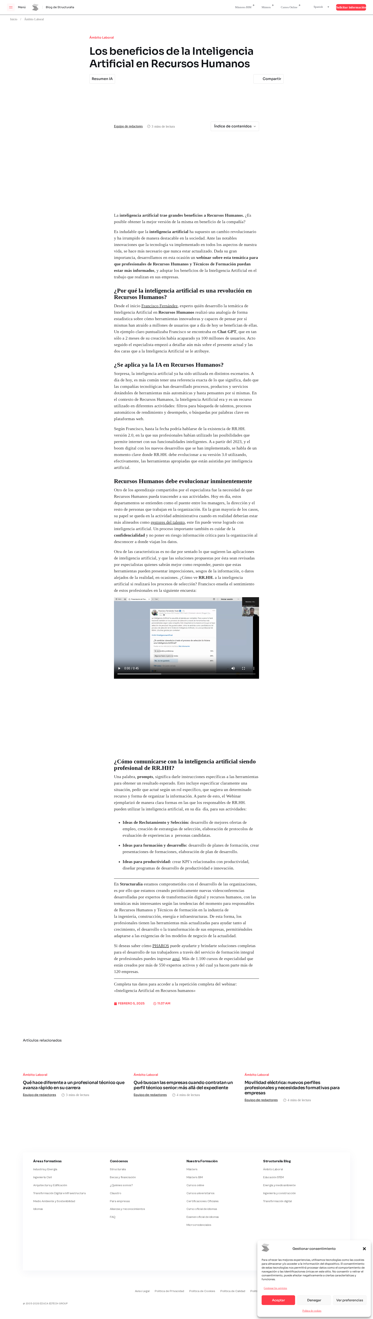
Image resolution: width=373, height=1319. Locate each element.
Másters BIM (194, 1177)
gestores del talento (168, 522)
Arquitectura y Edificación (50, 1185)
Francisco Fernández (159, 306)
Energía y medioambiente (279, 1185)
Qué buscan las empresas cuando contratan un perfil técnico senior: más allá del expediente (183, 1085)
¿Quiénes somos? (121, 1185)
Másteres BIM (243, 7)
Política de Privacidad (169, 1291)
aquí (176, 958)
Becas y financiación (123, 1177)
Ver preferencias (349, 1300)
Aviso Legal (142, 1291)
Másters (266, 7)
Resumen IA (102, 79)
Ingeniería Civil (42, 1177)
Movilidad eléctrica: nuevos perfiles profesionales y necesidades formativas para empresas (292, 1088)
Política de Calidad (232, 1291)
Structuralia (118, 1169)
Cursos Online (289, 7)
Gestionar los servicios (275, 1288)
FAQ (112, 1217)
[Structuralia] (44, 1253)
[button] (364, 1249)
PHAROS (160, 945)
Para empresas (120, 1201)
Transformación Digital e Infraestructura (59, 1193)
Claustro (115, 1193)
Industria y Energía (45, 1169)
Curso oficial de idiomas (201, 1209)
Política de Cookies (202, 1291)
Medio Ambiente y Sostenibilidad (54, 1201)
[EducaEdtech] (33, 1288)
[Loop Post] (75, 1057)
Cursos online (195, 1185)
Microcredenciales (198, 1225)
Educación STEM (273, 1177)
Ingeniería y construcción (279, 1193)
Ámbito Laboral (34, 19)
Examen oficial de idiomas (202, 1217)
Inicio (13, 19)
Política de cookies (311, 1310)
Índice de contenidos (233, 126)
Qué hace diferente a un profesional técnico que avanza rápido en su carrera (73, 1085)
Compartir (272, 79)
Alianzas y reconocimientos (127, 1209)
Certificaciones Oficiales (202, 1201)
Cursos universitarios (200, 1193)
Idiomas (38, 1209)
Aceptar (278, 1300)
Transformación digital (277, 1201)
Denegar (314, 1300)
